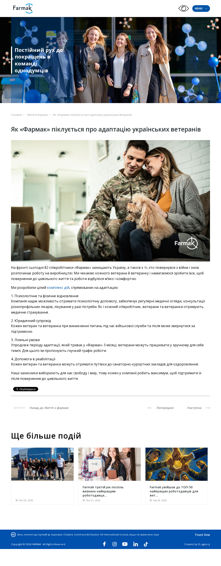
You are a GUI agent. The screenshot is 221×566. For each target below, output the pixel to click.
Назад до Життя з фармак (48, 408)
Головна (16, 115)
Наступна (194, 408)
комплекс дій (58, 287)
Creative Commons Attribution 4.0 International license (95, 534)
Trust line (202, 534)
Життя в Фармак (37, 115)
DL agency (204, 544)
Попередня (164, 408)
